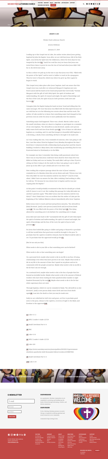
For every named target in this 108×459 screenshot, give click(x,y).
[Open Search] (84, 4)
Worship (46, 2)
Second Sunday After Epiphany (20, 377)
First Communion (82, 437)
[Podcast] (95, 4)
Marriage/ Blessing (83, 440)
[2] (33, 101)
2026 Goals (60, 442)
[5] (67, 209)
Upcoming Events (71, 436)
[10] (45, 303)
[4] (31, 209)
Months (97, 24)
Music (48, 440)
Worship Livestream (51, 437)
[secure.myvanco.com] (99, 4)
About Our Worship (39, 437)
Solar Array (70, 447)
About (51, 2)
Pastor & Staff (61, 436)
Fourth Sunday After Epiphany (73, 377)
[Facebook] (87, 4)
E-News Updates (38, 440)
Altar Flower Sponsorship (95, 439)
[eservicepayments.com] (25, 434)
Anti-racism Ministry (72, 444)
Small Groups (70, 437)
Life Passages (65, 2)
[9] (31, 293)
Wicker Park (21, 3)
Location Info (38, 439)
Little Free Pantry (93, 437)
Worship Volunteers (51, 442)
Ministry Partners (93, 442)
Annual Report (61, 447)
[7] (63, 237)
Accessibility (60, 439)
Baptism (80, 436)
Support (72, 2)
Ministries (57, 2)
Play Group (70, 439)
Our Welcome (38, 436)
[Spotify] (94, 4)
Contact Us (37, 444)
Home (9, 24)
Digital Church (71, 445)
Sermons (14, 24)
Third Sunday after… (22, 24)
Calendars (82, 453)
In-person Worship (51, 436)
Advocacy (70, 442)
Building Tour (61, 445)
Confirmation (82, 439)
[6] (34, 225)
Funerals (80, 442)
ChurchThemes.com (13, 442)
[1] (42, 62)
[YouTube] (91, 4)
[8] (49, 280)
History (59, 444)
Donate (53, 5)
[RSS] (97, 4)
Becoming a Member (39, 442)
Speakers (90, 24)
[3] (59, 129)
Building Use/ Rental (43, 5)
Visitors (40, 2)
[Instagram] (89, 4)
